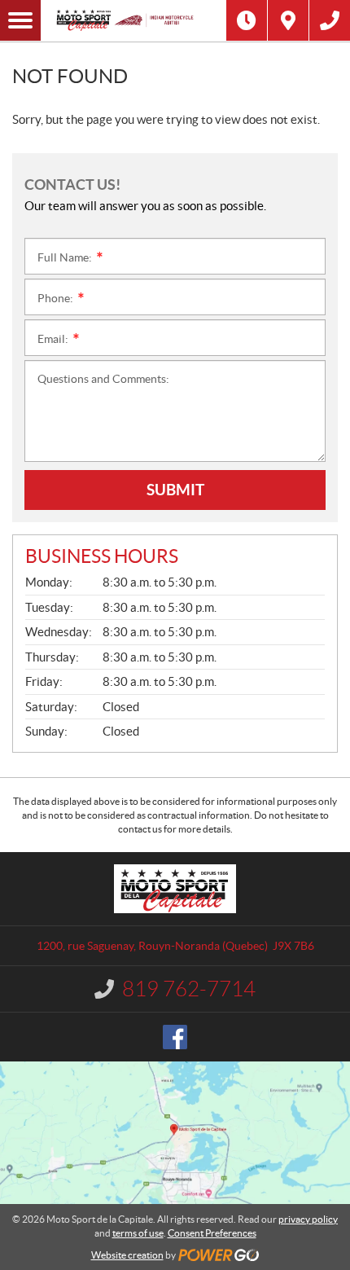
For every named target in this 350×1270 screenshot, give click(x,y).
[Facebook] (175, 1037)
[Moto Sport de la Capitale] (133, 20)
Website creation (127, 1255)
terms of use (138, 1233)
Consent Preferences (212, 1233)
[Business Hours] (246, 20)
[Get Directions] (288, 20)
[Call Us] (329, 20)
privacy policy (308, 1219)
